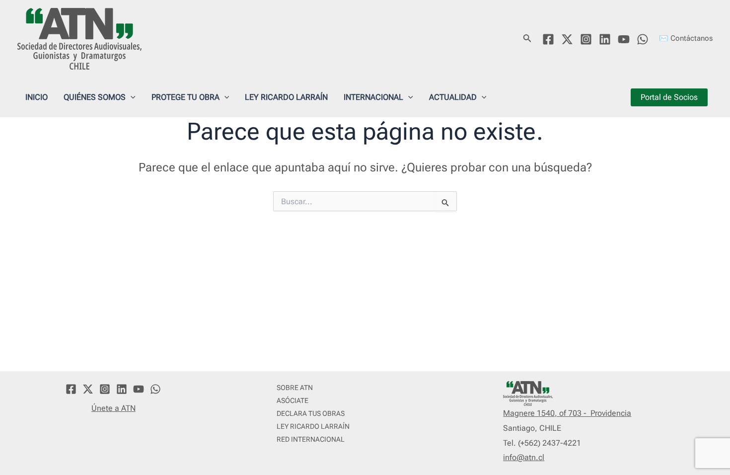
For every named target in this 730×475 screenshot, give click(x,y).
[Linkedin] (604, 39)
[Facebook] (548, 39)
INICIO (36, 97)
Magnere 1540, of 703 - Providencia (567, 413)
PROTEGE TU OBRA (185, 97)
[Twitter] (567, 39)
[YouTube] (623, 39)
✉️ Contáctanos (686, 38)
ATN (161, 38)
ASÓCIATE (292, 400)
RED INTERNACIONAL (311, 439)
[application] (131, 97)
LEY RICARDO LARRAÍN (286, 97)
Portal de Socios (669, 97)
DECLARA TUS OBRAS (311, 413)
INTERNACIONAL (373, 97)
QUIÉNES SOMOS (95, 97)
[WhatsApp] (642, 39)
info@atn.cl (523, 457)
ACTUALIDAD (453, 97)
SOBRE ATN (295, 388)
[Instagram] (586, 39)
